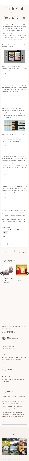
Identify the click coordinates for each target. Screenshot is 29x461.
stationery (11, 244)
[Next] (27, 273)
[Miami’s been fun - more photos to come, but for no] (23, 442)
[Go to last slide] (1, 273)
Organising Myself (20, 278)
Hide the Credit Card (14, 5)
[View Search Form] (23, 3)
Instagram (23, 433)
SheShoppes (23, 459)
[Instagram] (13, 430)
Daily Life (5, 433)
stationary (5, 244)
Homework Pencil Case (12, 85)
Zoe (8, 337)
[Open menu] (26, 2)
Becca (8, 391)
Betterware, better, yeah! (7, 251)
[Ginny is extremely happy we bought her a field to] (6, 442)
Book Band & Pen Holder (10, 108)
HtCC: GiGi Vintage (23, 251)
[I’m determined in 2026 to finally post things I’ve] (14, 450)
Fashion (10, 433)
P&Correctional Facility (7, 165)
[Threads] (16, 430)
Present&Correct (14, 44)
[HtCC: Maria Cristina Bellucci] (7, 270)
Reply (4, 362)
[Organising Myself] (21, 270)
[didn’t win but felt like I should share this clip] (14, 442)
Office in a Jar (9, 190)
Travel (14, 434)
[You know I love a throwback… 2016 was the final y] (23, 450)
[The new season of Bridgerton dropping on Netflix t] (6, 450)
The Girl (9, 369)
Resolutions (17, 433)
